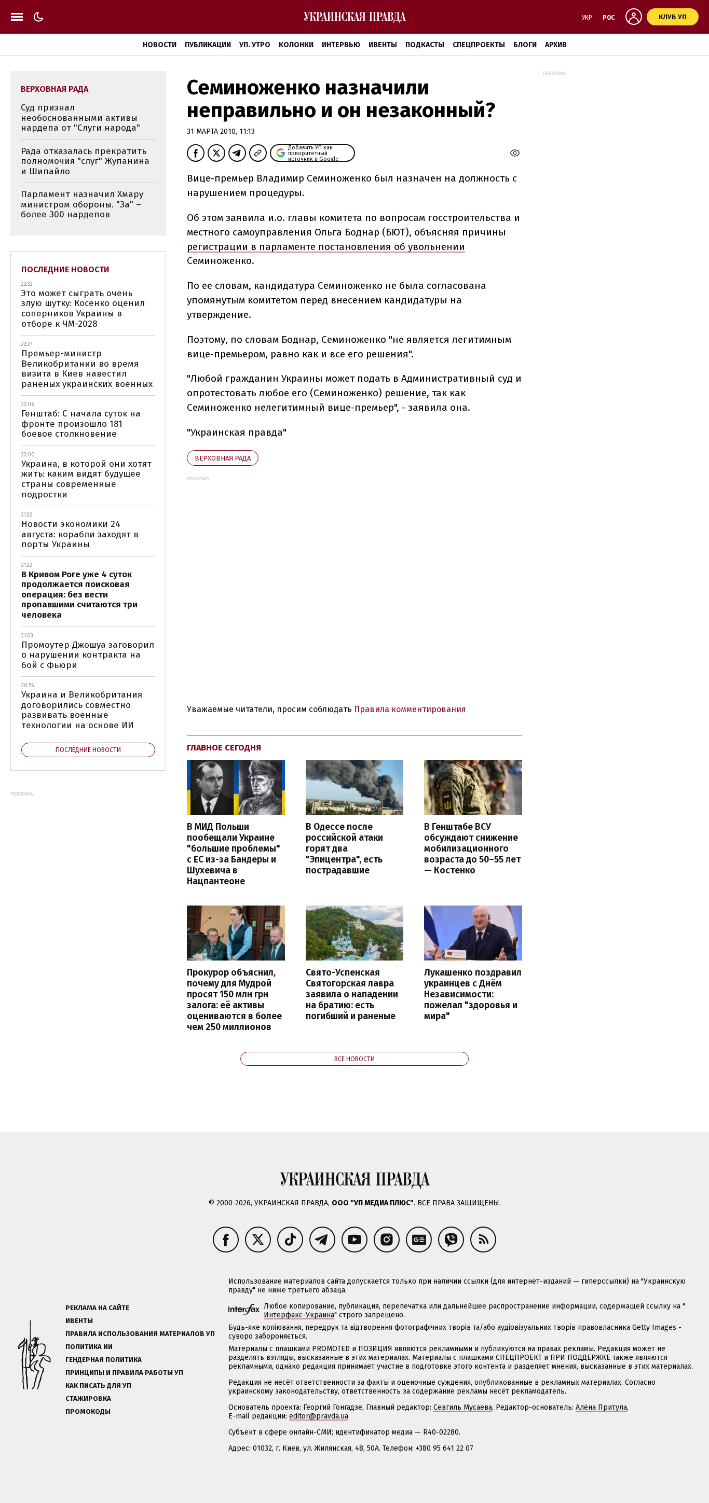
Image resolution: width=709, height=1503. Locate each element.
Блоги (525, 44)
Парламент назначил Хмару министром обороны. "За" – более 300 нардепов (82, 204)
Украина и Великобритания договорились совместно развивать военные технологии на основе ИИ (81, 710)
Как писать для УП (98, 1385)
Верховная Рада (223, 458)
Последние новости (65, 269)
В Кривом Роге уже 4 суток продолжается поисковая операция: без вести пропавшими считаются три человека (79, 594)
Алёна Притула (601, 1407)
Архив (556, 44)
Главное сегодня (224, 748)
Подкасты (424, 44)
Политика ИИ (89, 1347)
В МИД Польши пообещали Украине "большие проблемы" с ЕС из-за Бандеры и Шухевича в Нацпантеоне (233, 854)
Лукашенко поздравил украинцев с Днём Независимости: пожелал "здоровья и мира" (473, 994)
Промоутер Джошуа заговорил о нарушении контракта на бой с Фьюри (87, 655)
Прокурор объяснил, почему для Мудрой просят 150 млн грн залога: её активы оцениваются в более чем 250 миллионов (234, 1000)
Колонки (296, 44)
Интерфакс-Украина (299, 1315)
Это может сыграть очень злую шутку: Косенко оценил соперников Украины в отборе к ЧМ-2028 (83, 308)
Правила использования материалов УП (140, 1334)
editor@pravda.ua (318, 1416)
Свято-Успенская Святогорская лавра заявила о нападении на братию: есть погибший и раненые (352, 994)
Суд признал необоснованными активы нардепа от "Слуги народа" (80, 117)
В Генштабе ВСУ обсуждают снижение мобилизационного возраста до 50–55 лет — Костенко (472, 849)
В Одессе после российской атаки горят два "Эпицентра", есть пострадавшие (344, 849)
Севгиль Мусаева (462, 1407)
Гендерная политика (103, 1359)
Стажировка (88, 1398)
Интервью (341, 44)
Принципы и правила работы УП (124, 1372)
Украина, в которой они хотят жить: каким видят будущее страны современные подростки (86, 479)
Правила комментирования (410, 709)
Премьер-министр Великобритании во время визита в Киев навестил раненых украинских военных (87, 368)
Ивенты (383, 44)
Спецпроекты (479, 44)
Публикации (208, 44)
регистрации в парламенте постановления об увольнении (326, 247)
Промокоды (88, 1411)
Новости (159, 44)
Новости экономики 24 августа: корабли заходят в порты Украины (80, 534)
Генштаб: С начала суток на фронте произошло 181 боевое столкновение (81, 423)
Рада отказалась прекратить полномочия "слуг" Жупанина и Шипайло (85, 161)
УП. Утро (254, 44)
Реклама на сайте (97, 1308)
